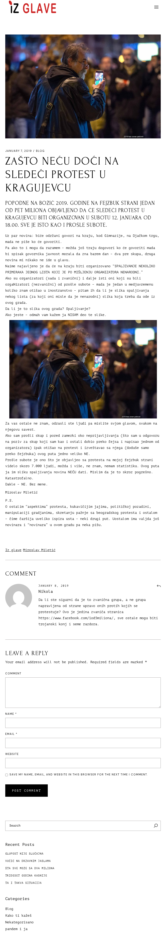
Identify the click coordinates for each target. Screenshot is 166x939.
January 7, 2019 (18, 151)
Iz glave (13, 550)
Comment (13, 673)
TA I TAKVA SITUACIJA (23, 882)
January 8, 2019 (53, 585)
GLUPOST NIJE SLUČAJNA (24, 853)
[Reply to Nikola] (159, 586)
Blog (40, 151)
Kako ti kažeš (18, 915)
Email (11, 734)
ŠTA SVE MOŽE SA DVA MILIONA (29, 868)
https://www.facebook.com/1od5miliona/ (75, 618)
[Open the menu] (156, 7)
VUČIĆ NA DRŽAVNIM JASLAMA (28, 860)
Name (11, 714)
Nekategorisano (19, 922)
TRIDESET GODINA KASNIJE (26, 875)
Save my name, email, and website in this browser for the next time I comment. (79, 774)
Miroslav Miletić (39, 550)
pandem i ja (16, 929)
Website (12, 754)
